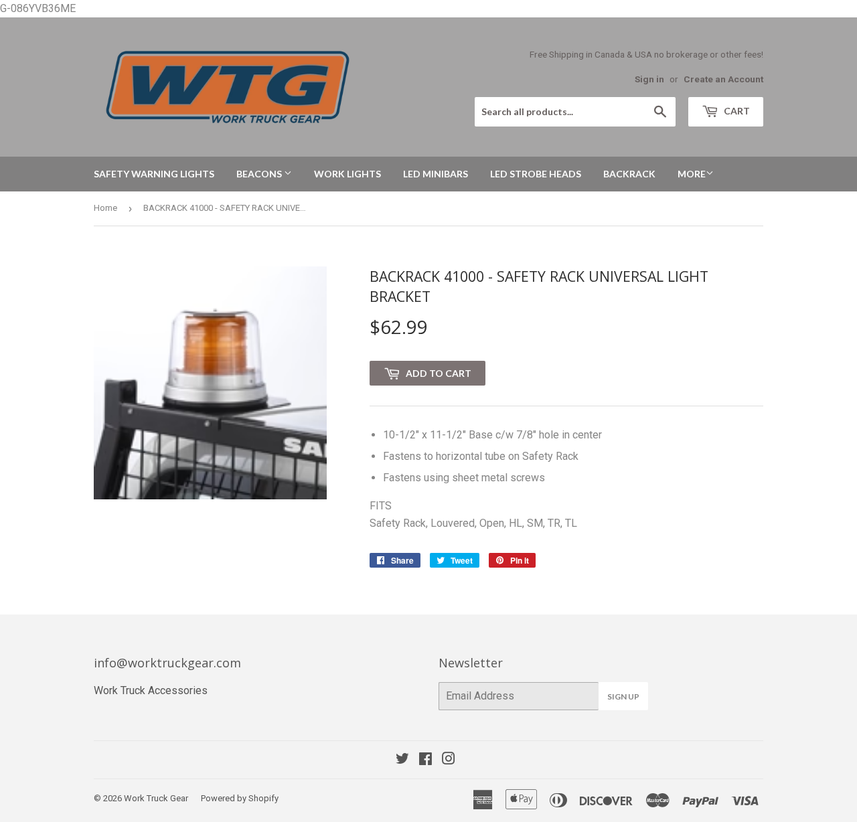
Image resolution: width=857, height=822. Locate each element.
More (692, 173)
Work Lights (347, 173)
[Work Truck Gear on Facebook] (425, 760)
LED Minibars (435, 173)
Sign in (649, 79)
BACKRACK (629, 173)
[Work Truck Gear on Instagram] (448, 760)
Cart (736, 110)
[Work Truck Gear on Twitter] (402, 760)
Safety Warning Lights (154, 173)
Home (105, 208)
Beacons (260, 173)
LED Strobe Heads (535, 173)
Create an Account (723, 79)
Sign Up (623, 696)
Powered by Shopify (240, 798)
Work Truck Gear (156, 798)
